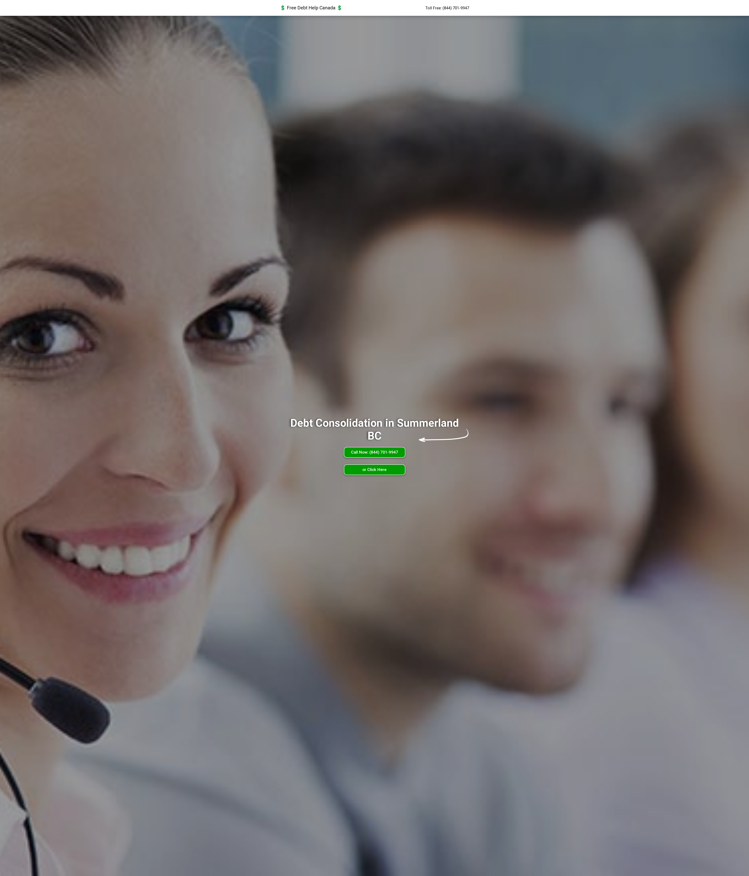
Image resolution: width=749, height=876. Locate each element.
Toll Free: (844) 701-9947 (447, 8)
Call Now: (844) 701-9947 (374, 452)
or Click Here (374, 469)
